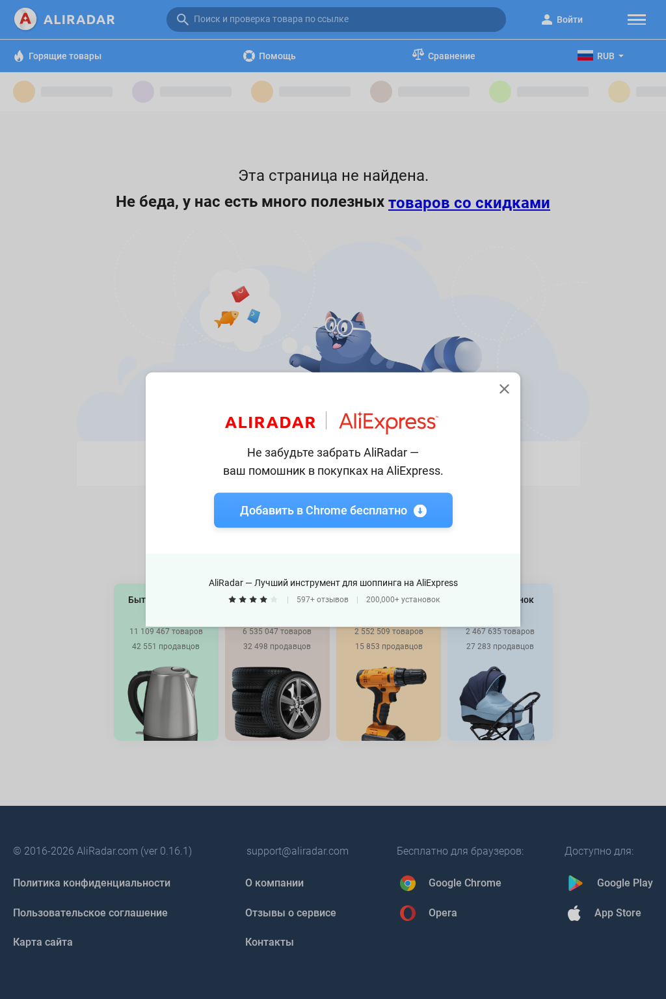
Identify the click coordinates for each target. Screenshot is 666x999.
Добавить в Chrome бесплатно (323, 510)
